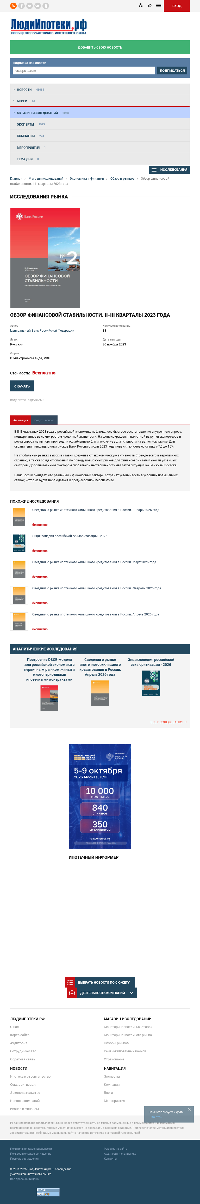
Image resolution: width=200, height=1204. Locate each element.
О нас (14, 1026)
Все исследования (167, 722)
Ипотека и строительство (30, 1076)
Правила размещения (24, 1158)
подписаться (172, 71)
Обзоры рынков (122, 178)
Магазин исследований (46, 178)
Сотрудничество (23, 1051)
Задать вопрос (44, 420)
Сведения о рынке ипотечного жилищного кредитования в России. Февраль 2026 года (96, 588)
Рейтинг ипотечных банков (125, 1051)
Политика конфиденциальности (31, 1148)
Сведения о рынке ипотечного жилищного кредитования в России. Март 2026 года (94, 562)
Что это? (155, 1117)
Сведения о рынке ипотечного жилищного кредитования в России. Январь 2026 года (95, 510)
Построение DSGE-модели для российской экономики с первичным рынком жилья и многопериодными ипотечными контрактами (49, 669)
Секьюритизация (23, 1084)
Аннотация (20, 420)
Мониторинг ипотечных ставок (128, 1026)
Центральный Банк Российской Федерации (42, 330)
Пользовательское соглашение (30, 1153)
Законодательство (25, 1092)
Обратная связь (22, 1059)
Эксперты (112, 1076)
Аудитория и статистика (120, 1153)
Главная (16, 178)
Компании (112, 1084)
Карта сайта (19, 1034)
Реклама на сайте (115, 1148)
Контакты (110, 1158)
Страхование (114, 1059)
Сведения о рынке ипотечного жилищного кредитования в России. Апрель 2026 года (95, 614)
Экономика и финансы (87, 178)
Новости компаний (25, 1100)
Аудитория (18, 1043)
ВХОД (177, 5)
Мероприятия (114, 1100)
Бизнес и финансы (24, 1108)
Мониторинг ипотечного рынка (128, 1034)
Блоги (108, 1092)
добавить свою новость (100, 47)
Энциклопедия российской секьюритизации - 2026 (69, 536)
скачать (22, 386)
